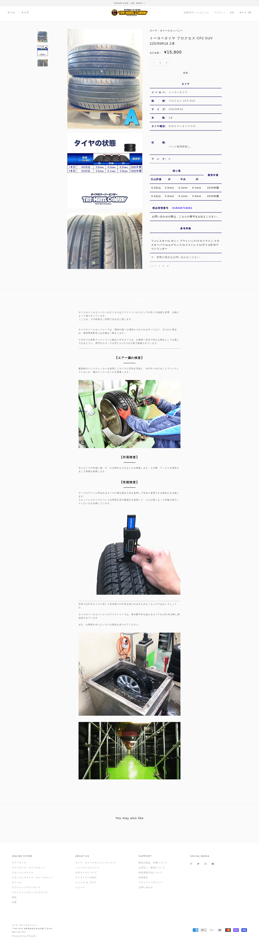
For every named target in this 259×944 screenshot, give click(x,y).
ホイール (17, 882)
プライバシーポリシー (151, 882)
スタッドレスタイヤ (23, 872)
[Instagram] (205, 863)
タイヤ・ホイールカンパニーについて (95, 862)
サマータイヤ (19, 862)
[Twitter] (163, 266)
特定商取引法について (151, 872)
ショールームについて (87, 867)
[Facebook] (159, 266)
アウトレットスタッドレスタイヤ (30, 892)
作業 (14, 902)
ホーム (11, 12)
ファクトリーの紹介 (86, 877)
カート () (245, 12)
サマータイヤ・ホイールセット (29, 867)
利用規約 (143, 877)
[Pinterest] (168, 266)
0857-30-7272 (19, 932)
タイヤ (25, 12)
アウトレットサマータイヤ (26, 887)
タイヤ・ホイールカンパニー (24, 925)
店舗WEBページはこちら (196, 12)
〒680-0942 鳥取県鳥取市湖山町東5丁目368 (32, 928)
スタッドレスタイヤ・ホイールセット (32, 877)
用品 (14, 897)
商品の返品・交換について (153, 862)
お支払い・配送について (152, 867)
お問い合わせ (146, 887)
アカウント (220, 12)
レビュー (80, 887)
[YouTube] (213, 863)
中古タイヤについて (86, 872)
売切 (185, 73)
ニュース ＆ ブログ (85, 882)
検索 (232, 12)
